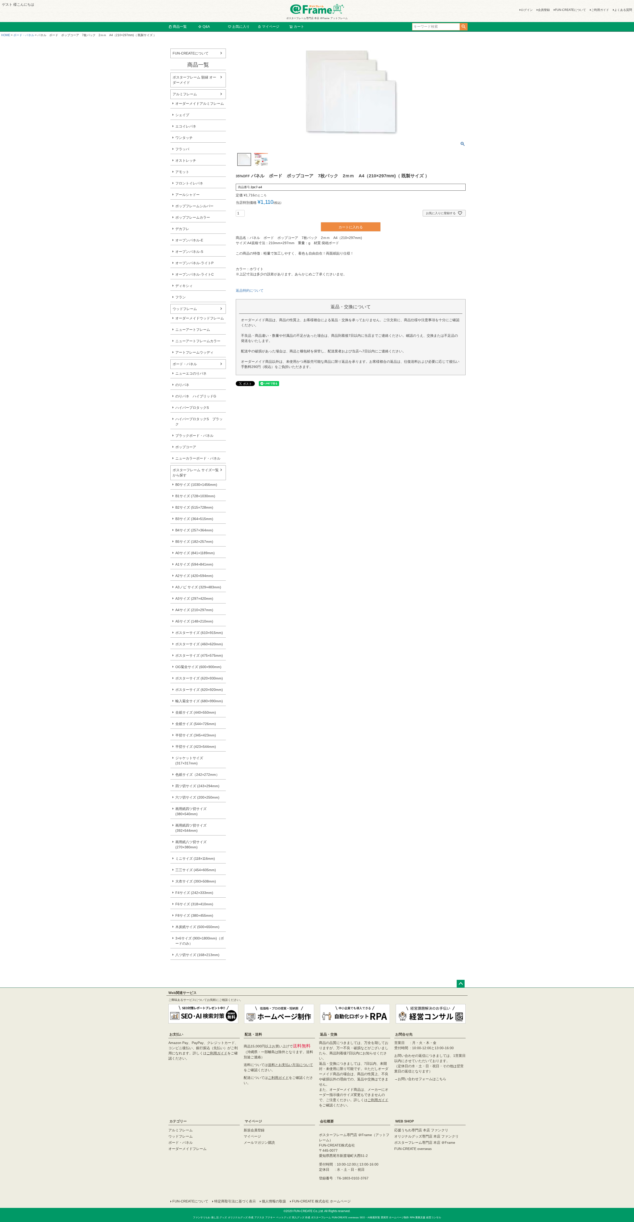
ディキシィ (184, 286)
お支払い (176, 1034)
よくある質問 (623, 10)
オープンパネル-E (189, 240)
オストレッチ (185, 160)
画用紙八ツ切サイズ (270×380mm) (191, 844)
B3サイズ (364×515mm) (194, 519)
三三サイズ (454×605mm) (195, 870)
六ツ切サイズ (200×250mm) (197, 797)
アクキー (270, 1217)
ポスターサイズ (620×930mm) (199, 678)
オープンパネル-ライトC (194, 274)
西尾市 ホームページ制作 (395, 1217)
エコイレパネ (185, 126)
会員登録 (544, 10)
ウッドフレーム (185, 309)
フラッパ (182, 149)
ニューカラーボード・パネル (197, 458)
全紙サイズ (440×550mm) (195, 712)
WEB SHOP (404, 1121)
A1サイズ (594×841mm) (194, 564)
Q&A (206, 26)
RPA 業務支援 (417, 1217)
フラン (180, 297)
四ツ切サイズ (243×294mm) (197, 786)
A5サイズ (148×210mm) (194, 621)
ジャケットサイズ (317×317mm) (189, 760)
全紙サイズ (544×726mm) (195, 724)
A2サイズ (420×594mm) (194, 576)
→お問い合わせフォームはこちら (420, 1079)
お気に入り (241, 26)
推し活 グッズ (219, 1217)
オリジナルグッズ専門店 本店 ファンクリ (426, 1136)
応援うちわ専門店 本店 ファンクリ (421, 1130)
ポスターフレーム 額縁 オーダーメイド (194, 79)
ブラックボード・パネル (194, 436)
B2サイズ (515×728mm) (194, 507)
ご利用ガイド (600, 10)
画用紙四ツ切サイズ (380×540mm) (191, 811)
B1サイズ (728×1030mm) (195, 496)
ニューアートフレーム (192, 330)
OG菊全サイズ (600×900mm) (198, 667)
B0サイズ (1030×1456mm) (196, 485)
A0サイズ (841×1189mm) (195, 553)
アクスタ (259, 1217)
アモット (182, 172)
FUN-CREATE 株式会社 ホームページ (321, 1201)
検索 (463, 26)
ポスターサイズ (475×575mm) (199, 655)
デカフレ (182, 229)
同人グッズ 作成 (301, 1217)
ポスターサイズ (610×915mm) (199, 633)
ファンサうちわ (201, 1217)
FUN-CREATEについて (570, 10)
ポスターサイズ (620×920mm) (199, 690)
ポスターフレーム (321, 1217)
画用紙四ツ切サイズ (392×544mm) (191, 827)
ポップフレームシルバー (194, 206)
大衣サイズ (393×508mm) (195, 881)
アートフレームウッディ (194, 352)
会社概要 (327, 1121)
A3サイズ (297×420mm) (194, 598)
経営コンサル (433, 1217)
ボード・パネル (23, 35)
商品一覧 (180, 26)
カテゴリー (178, 1121)
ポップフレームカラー (192, 217)
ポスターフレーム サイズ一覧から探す (196, 472)
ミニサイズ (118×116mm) (195, 858)
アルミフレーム (185, 94)
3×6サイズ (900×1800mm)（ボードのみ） (199, 940)
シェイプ (182, 115)
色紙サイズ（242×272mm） (197, 775)
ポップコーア (185, 447)
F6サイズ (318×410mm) (194, 904)
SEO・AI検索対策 (370, 1217)
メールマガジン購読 (259, 1142)
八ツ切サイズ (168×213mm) (197, 955)
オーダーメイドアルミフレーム (199, 103)
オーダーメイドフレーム (187, 1149)
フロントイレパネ (189, 183)
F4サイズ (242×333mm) (194, 893)
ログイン (527, 10)
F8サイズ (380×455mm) (194, 915)
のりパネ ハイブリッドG (195, 396)
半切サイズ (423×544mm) (195, 747)
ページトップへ (461, 984)
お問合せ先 (404, 1034)
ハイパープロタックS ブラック (199, 421)
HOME (5, 35)
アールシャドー (187, 195)
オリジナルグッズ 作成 (240, 1217)
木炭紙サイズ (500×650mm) (197, 927)
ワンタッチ (184, 138)
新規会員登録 (254, 1130)
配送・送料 (253, 1034)
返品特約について (250, 290)
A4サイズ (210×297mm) (194, 610)
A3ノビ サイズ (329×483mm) (198, 587)
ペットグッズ (283, 1217)
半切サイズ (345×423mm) (195, 735)
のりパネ (182, 385)
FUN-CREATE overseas (413, 1149)
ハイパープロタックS (192, 408)
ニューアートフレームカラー (197, 341)
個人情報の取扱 (274, 1201)
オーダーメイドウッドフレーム (199, 318)
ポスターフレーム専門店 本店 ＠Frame (424, 1142)
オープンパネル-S (189, 252)
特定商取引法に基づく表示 (235, 1201)
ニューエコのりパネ (191, 373)
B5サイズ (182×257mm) (194, 542)
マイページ (270, 26)
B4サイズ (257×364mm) (194, 530)
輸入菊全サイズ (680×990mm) (199, 701)
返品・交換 (328, 1034)
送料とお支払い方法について (290, 1065)
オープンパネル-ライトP (194, 263)
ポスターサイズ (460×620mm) (199, 644)
